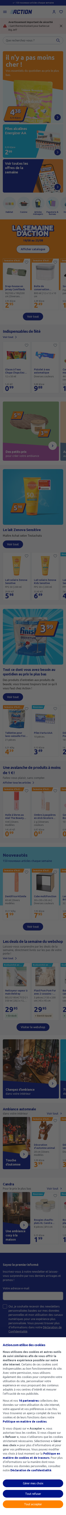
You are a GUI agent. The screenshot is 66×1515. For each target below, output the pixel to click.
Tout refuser (33, 1493)
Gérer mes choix (33, 1483)
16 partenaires (29, 1400)
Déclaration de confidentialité (30, 1470)
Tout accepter (33, 1504)
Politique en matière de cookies (25, 1421)
